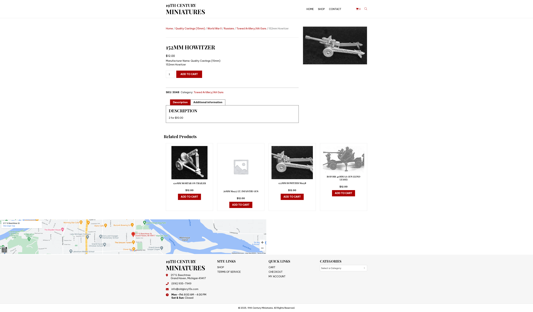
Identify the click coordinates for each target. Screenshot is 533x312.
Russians (229, 28)
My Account (277, 276)
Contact (335, 9)
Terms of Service (229, 271)
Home (310, 9)
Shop (321, 9)
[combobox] (343, 268)
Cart (272, 267)
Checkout (276, 271)
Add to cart (189, 74)
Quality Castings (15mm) (190, 28)
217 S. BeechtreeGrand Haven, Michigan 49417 (188, 276)
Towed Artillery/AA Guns (251, 28)
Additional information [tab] (207, 102)
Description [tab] (180, 102)
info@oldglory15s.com (184, 289)
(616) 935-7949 (181, 283)
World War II (214, 28)
